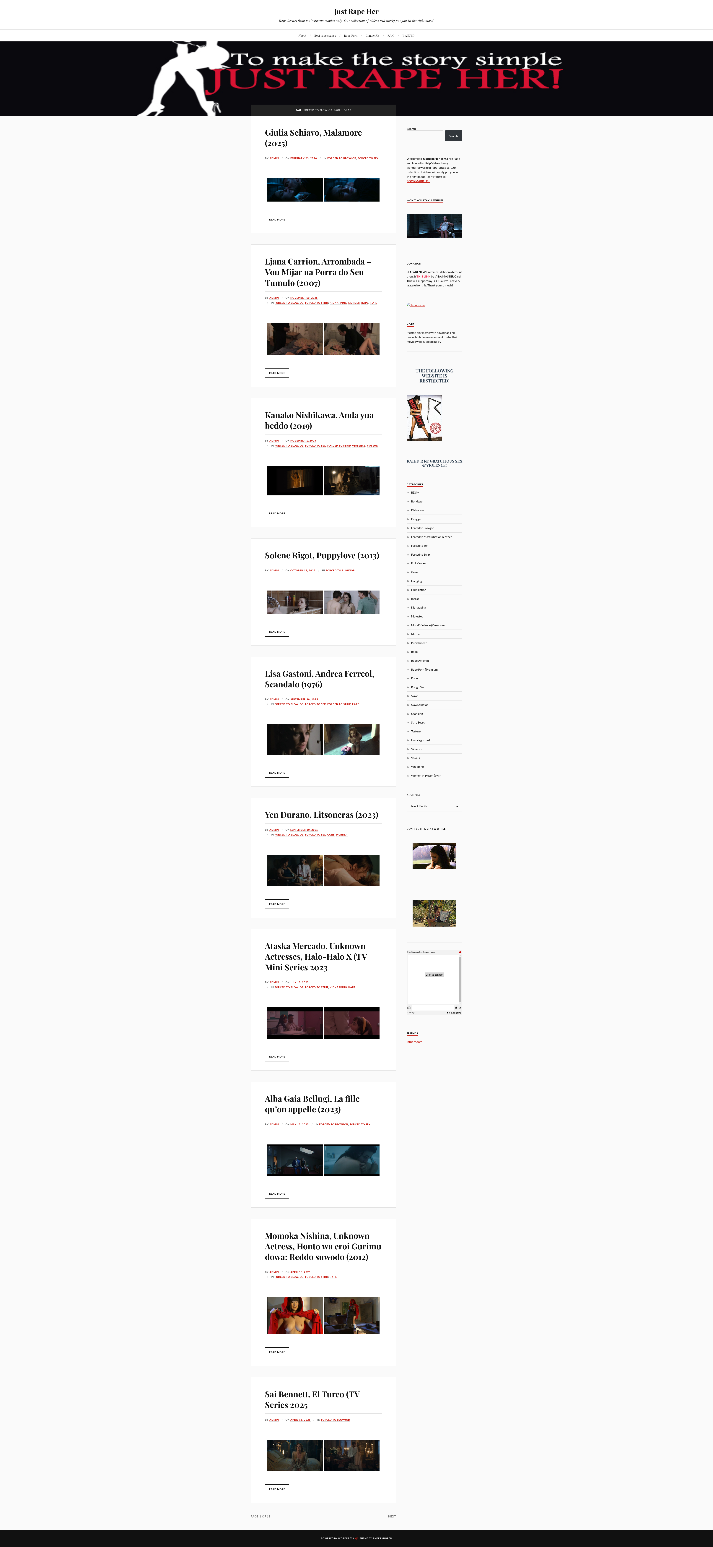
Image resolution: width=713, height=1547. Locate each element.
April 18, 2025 (300, 1272)
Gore (331, 834)
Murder (354, 302)
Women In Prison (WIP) (426, 775)
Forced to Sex (368, 158)
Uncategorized (420, 740)
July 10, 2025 (299, 982)
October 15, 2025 (302, 570)
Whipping (417, 766)
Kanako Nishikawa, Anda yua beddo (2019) (319, 420)
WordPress (346, 1538)
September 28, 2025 (304, 699)
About (302, 35)
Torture (416, 731)
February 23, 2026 (303, 158)
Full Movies (418, 563)
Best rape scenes (325, 35)
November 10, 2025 (304, 297)
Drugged (416, 519)
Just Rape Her (356, 11)
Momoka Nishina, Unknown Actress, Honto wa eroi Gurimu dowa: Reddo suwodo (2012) (323, 1246)
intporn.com (414, 1041)
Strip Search (418, 722)
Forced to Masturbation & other (431, 537)
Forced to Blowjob (341, 158)
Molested (417, 616)
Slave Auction (420, 704)
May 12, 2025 (299, 1124)
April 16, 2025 (300, 1419)
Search (411, 128)
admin (274, 158)
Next (392, 1516)
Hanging (416, 581)
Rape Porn (350, 35)
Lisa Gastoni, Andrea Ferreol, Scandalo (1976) (319, 678)
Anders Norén (382, 1538)
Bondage (416, 501)
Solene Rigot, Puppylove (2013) (322, 554)
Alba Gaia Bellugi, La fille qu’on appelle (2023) (312, 1103)
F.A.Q (391, 35)
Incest (415, 598)
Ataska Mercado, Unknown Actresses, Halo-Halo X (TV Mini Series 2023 (316, 956)
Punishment (419, 643)
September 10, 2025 (304, 829)
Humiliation (418, 589)
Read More (277, 219)
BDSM (415, 492)
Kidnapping (338, 302)
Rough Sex (417, 687)
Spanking (417, 713)
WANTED (408, 35)
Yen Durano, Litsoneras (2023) (321, 814)
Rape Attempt (420, 660)
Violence (358, 445)
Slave (414, 696)
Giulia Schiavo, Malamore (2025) (313, 137)
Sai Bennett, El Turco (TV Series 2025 (312, 1399)
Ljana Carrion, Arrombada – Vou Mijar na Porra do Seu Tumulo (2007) (318, 272)
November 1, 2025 (303, 440)
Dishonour (418, 510)
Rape (364, 302)
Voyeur (372, 445)
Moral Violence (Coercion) (428, 625)
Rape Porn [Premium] (425, 669)
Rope (373, 302)
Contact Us (372, 35)
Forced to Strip (316, 302)
